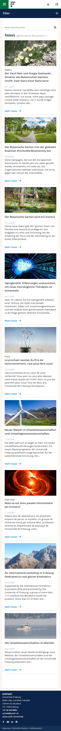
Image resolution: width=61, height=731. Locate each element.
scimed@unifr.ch (10, 713)
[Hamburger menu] (4, 4)
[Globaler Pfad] (48, 4)
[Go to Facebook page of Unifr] (3, 721)
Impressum (6, 728)
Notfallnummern (36, 728)
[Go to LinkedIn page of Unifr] (12, 722)
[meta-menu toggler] (56, 4)
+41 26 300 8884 (9, 710)
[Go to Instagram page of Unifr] (16, 722)
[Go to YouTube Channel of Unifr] (8, 722)
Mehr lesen (11, 111)
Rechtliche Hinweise (20, 728)
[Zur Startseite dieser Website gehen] (13, 4)
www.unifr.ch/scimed (12, 716)
